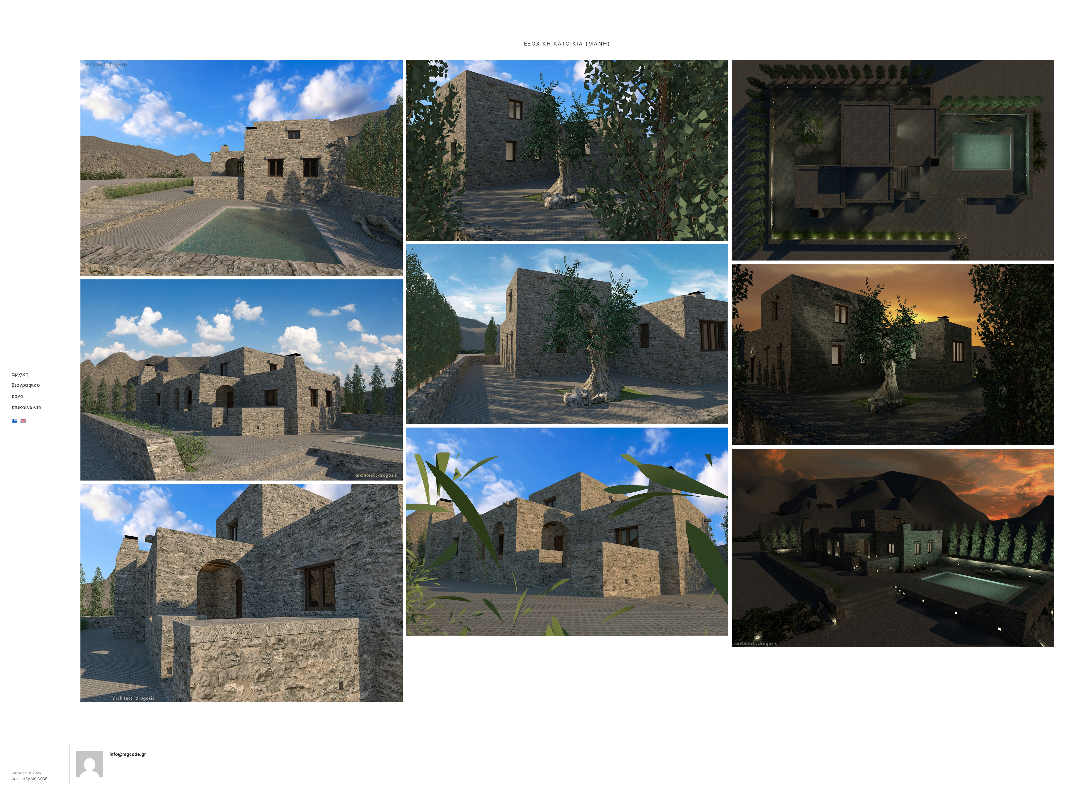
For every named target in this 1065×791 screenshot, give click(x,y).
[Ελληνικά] (14, 421)
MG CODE (39, 779)
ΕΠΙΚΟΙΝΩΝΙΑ (27, 407)
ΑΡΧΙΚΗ (20, 374)
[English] (23, 421)
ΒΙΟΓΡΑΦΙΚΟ (26, 385)
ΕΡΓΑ (18, 396)
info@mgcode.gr (128, 754)
